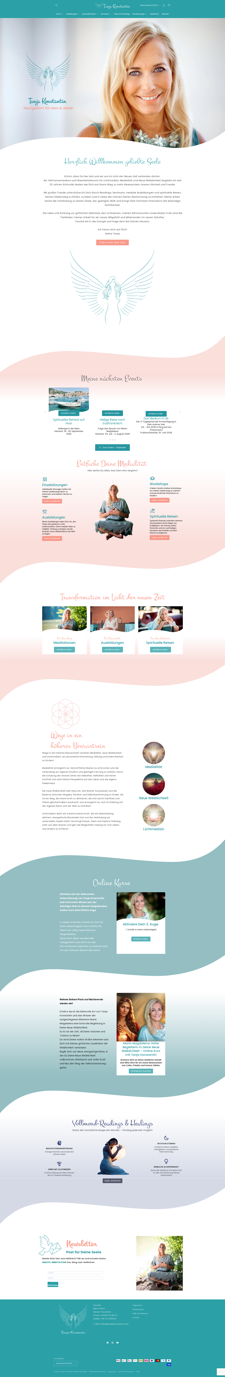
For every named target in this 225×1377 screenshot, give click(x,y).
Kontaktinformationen (126, 1372)
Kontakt (136, 1317)
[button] (56, 5)
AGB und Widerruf (140, 1313)
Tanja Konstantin (66, 1372)
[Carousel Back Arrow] (45, 412)
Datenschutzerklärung (97, 1372)
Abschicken (53, 1285)
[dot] (110, 439)
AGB (137, 1372)
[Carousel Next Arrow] (180, 412)
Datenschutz (138, 1309)
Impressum (137, 1305)
